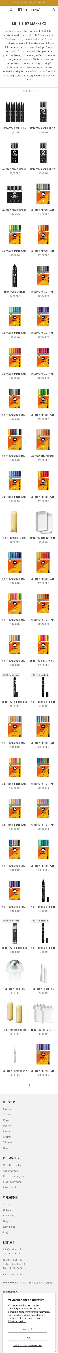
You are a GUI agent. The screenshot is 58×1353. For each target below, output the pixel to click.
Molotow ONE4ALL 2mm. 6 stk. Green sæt (43, 415)
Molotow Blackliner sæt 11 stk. (15, 210)
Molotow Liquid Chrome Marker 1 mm (43, 948)
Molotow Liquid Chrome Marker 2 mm (43, 702)
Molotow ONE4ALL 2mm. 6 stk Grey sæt (15, 415)
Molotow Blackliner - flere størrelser (14, 128)
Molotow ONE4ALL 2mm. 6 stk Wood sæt (43, 251)
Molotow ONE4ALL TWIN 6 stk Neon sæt (15, 784)
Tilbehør (8, 1142)
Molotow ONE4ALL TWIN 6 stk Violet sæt (43, 333)
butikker (20, 1274)
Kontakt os (9, 1226)
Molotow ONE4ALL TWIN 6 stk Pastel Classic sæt (43, 825)
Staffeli (7, 1136)
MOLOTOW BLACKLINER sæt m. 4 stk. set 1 (43, 128)
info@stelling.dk (12, 1249)
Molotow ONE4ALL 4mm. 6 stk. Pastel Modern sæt (15, 743)
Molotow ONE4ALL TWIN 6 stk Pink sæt (43, 374)
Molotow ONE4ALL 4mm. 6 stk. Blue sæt (15, 579)
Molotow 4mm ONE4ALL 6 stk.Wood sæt (43, 456)
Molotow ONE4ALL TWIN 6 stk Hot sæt (15, 374)
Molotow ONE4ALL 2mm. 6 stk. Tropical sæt (43, 866)
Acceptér (27, 1329)
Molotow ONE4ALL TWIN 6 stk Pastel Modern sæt (15, 825)
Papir (6, 1120)
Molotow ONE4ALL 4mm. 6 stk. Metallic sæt (43, 743)
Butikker (8, 1209)
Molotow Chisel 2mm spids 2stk (43, 989)
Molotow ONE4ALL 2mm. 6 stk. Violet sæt (15, 907)
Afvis (27, 1337)
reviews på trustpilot (41, 1282)
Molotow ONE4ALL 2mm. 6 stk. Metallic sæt (15, 866)
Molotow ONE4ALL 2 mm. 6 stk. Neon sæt (43, 661)
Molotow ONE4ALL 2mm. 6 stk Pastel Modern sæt (15, 661)
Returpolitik (9, 1187)
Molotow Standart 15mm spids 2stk (43, 538)
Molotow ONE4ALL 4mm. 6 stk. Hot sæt (43, 579)
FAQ (5, 1232)
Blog (5, 1221)
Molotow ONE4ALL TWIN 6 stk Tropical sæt (15, 333)
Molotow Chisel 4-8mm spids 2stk (14, 538)
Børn (6, 1147)
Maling (7, 1108)
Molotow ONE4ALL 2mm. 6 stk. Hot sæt (43, 497)
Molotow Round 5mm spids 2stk (15, 1030)
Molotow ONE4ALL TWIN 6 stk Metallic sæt (43, 784)
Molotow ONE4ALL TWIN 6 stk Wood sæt (43, 620)
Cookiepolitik (10, 1170)
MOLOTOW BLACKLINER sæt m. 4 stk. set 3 (15, 169)
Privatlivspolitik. (17, 1321)
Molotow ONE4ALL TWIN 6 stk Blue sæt (15, 497)
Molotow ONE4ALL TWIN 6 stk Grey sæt (43, 292)
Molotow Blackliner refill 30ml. (14, 292)
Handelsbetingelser (14, 1176)
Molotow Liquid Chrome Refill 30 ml (14, 948)
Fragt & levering (12, 1181)
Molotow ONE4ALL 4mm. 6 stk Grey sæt (43, 210)
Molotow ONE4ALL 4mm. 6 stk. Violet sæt (43, 1071)
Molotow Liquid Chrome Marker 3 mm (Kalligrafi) (14, 702)
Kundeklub (9, 1215)
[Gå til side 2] (35, 1084)
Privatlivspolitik (12, 1164)
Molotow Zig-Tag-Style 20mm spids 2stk (43, 1030)
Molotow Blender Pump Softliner (15, 1071)
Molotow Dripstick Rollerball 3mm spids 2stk (15, 989)
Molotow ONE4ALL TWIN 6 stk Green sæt (15, 251)
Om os (6, 1204)
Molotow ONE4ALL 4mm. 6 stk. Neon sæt (15, 620)
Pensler (7, 1125)
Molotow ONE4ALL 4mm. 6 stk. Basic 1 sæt (15, 456)
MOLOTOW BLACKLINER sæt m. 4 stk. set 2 (43, 169)
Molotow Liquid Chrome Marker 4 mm (43, 907)
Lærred (7, 1131)
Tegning (7, 1114)
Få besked (14, 675)
